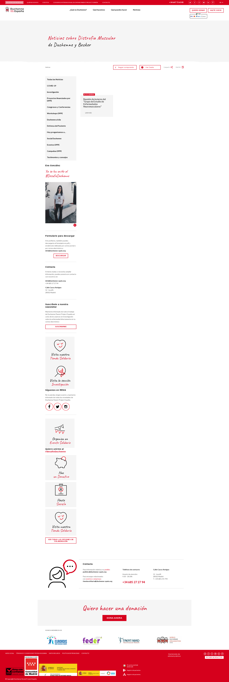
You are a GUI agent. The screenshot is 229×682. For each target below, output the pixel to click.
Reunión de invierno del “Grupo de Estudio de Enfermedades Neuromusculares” (94, 103)
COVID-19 (51, 86)
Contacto (106, 2)
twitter (190, 2)
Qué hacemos (99, 10)
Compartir (167, 67)
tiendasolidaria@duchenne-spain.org (97, 581)
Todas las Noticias (55, 79)
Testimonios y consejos (57, 157)
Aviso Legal (9, 653)
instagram (199, 2)
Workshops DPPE (55, 113)
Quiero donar (198, 10)
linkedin (208, 2)
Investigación (53, 92)
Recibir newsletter (214, 657)
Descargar (61, 256)
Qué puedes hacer (119, 10)
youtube (204, 2)
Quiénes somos (32, 2)
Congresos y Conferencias (58, 107)
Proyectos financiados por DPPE (58, 99)
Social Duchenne (54, 138)
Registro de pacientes (14, 2)
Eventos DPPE (53, 145)
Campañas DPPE (54, 151)
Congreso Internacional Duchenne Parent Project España (75, 2)
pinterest (213, 2)
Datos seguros (54, 653)
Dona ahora (114, 618)
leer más (88, 113)
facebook (194, 2)
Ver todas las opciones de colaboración (61, 540)
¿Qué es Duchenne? (78, 10)
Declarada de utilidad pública (174, 655)
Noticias (136, 10)
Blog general (89, 94)
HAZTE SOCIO (215, 10)
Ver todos (74, 225)
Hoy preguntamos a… (56, 132)
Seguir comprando (126, 67)
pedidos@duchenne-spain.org (94, 572)
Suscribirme (61, 327)
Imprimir (178, 67)
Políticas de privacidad (70, 653)
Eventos (46, 2)
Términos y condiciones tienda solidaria (31, 653)
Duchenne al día (54, 119)
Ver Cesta (148, 67)
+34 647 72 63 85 (176, 2)
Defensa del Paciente (56, 126)
